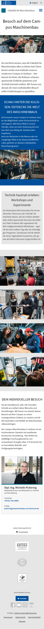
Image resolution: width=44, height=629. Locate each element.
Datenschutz (20, 617)
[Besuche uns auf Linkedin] (31, 605)
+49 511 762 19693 (11, 500)
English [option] (35, 3)
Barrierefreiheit (34, 617)
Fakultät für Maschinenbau (21, 10)
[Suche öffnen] (41, 3)
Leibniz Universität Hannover (25, 613)
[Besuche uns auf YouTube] (19, 605)
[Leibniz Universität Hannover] (8, 3)
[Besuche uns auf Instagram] (25, 605)
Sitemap (22, 621)
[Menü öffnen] (41, 11)
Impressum (8, 617)
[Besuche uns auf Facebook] (13, 605)
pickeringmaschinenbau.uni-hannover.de (21, 508)
